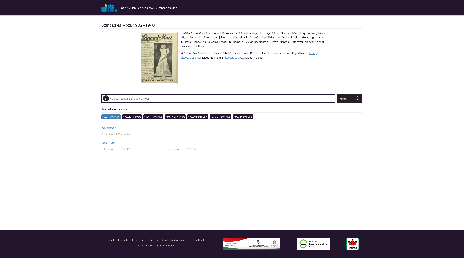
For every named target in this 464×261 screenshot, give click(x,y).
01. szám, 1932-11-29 (116, 134)
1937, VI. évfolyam (175, 117)
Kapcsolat (123, 240)
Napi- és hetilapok (142, 8)
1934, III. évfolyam (153, 117)
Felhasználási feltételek (145, 240)
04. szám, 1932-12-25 (181, 149)
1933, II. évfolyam (132, 117)
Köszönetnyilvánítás (173, 240)
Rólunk (111, 240)
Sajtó (123, 8)
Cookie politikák (195, 240)
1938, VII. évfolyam (197, 117)
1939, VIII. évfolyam (221, 117)
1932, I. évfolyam (111, 117)
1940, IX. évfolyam (243, 117)
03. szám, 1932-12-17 (116, 149)
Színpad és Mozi (167, 8)
